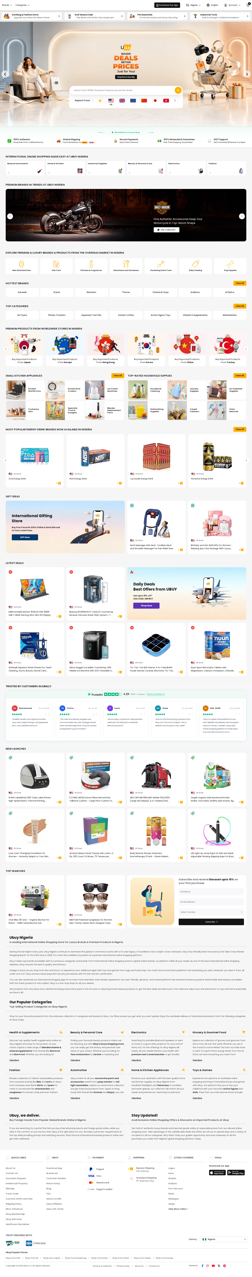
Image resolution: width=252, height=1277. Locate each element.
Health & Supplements (24, 1032)
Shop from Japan (51, 1258)
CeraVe (97, 1054)
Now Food (19, 1054)
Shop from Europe (164, 1258)
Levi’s (49, 1081)
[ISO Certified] (34, 1243)
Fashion (14, 1070)
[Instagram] (207, 1266)
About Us (10, 1168)
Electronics (138, 1032)
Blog (48, 1188)
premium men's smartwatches (148, 1054)
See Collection (168, 227)
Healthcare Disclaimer (17, 1224)
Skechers (57, 292)
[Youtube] (213, 1266)
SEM (230, 292)
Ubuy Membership (15, 1214)
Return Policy (53, 1183)
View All (240, 283)
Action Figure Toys (126, 315)
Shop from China (120, 1258)
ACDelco (195, 292)
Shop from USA (13, 1258)
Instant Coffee (91, 315)
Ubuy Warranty (14, 1219)
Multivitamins (195, 315)
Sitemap (10, 1188)
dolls (195, 1092)
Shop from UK (31, 1258)
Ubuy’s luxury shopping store (108, 1043)
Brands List (52, 1173)
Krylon (22, 292)
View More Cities (177, 1209)
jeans (51, 1085)
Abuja (171, 1203)
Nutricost (55, 1050)
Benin (171, 1193)
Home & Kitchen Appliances (150, 1070)
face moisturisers (80, 1054)
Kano (171, 1173)
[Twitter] (219, 1266)
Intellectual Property (17, 1183)
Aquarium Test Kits (57, 315)
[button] (193, 5)
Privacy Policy (123, 1266)
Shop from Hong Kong (75, 1258)
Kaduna (172, 1183)
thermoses (163, 1085)
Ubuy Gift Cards (54, 1209)
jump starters (105, 1081)
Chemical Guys (126, 292)
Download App (54, 1168)
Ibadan (172, 1178)
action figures (230, 1088)
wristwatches (42, 1088)
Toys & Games (202, 1070)
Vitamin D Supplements (160, 315)
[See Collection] (126, 215)
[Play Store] (236, 1173)
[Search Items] (178, 90)
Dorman (97, 1092)
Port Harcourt (175, 1188)
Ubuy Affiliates (54, 1203)
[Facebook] (203, 1266)
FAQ (48, 1193)
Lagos (171, 1168)
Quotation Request (16, 1178)
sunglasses (15, 1092)
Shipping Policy (13, 1203)
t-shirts (39, 1085)
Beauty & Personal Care (86, 1032)
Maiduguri (173, 1198)
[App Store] (218, 1173)
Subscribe (210, 921)
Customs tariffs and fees (19, 1198)
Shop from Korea (99, 1258)
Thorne (91, 292)
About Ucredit (53, 1198)
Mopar (110, 1092)
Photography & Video (229, 315)
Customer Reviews (56, 1178)
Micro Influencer (14, 1209)
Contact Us (12, 1173)
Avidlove (160, 292)
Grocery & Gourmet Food (209, 1032)
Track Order (12, 1193)
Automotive (78, 1070)
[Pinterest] (224, 1266)
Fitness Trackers (22, 315)
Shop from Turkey (142, 1258)
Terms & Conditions (102, 1266)
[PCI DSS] (12, 1243)
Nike (38, 1081)
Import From (82, 100)
